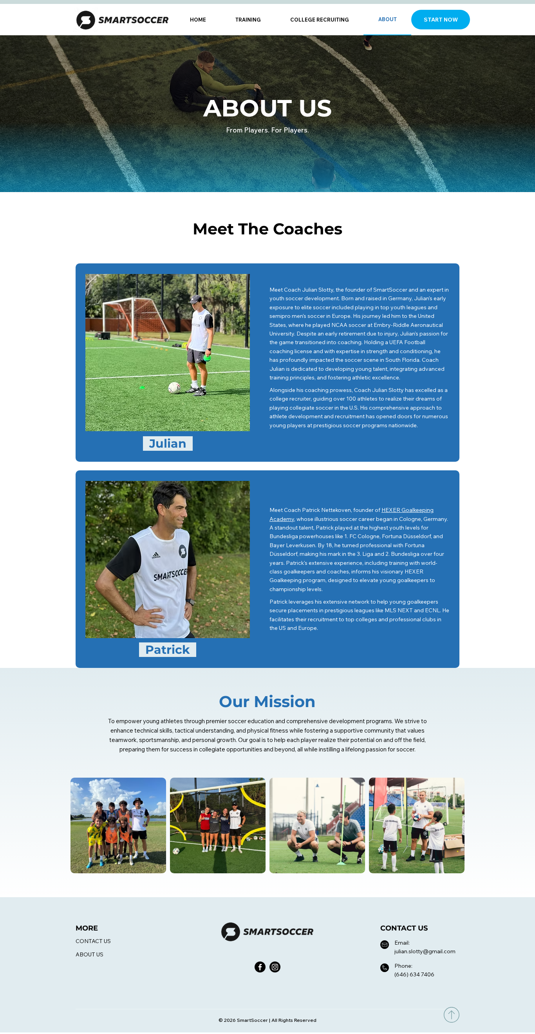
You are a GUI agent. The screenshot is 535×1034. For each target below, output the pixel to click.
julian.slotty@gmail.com (424, 951)
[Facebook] (260, 966)
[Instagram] (274, 966)
